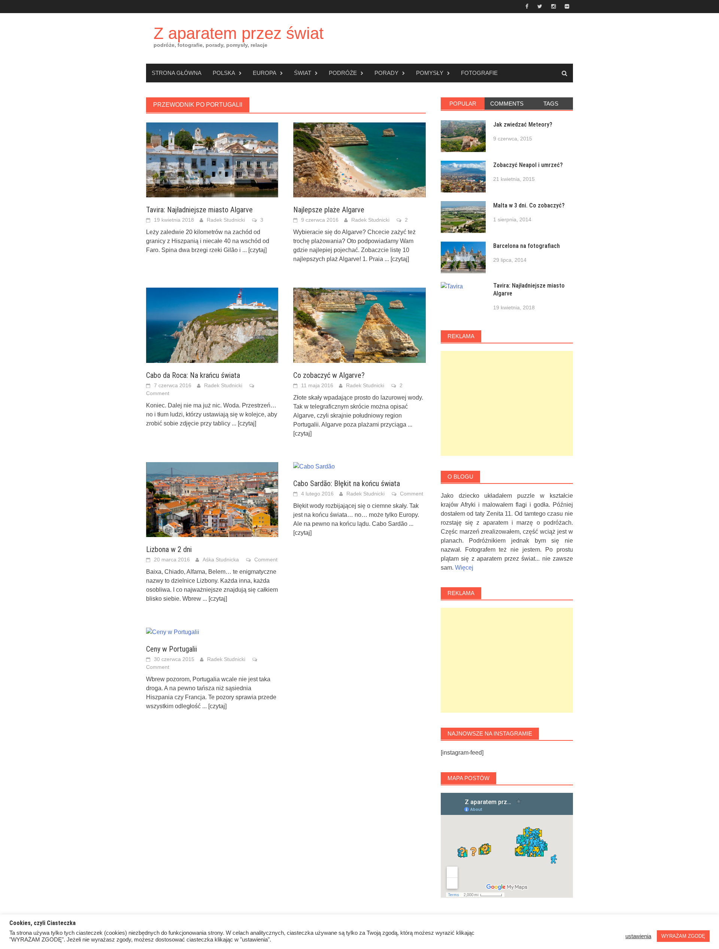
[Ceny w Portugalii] (172, 631)
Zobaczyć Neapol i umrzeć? (528, 165)
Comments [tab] (507, 103)
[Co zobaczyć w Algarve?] (359, 325)
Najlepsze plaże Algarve (328, 209)
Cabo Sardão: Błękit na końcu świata (346, 483)
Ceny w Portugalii (171, 649)
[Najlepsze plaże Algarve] (359, 159)
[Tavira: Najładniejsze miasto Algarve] (212, 159)
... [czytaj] (254, 250)
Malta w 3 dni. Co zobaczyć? (529, 205)
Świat (302, 73)
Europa (264, 73)
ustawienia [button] (638, 936)
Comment (157, 393)
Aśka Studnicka (221, 560)
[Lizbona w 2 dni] (212, 499)
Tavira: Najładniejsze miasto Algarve (199, 209)
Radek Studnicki (226, 220)
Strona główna (176, 73)
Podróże (343, 73)
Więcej (464, 567)
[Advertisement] (507, 403)
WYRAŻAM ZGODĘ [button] (683, 936)
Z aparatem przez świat (239, 33)
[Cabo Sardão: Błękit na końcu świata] (314, 466)
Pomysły (429, 73)
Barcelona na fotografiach (526, 245)
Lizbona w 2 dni (169, 549)
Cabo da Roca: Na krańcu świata (193, 375)
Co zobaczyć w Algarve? (329, 375)
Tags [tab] (550, 103)
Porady (386, 73)
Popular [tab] (462, 103)
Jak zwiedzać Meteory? (522, 124)
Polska (224, 73)
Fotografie (479, 73)
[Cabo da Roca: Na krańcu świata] (212, 325)
